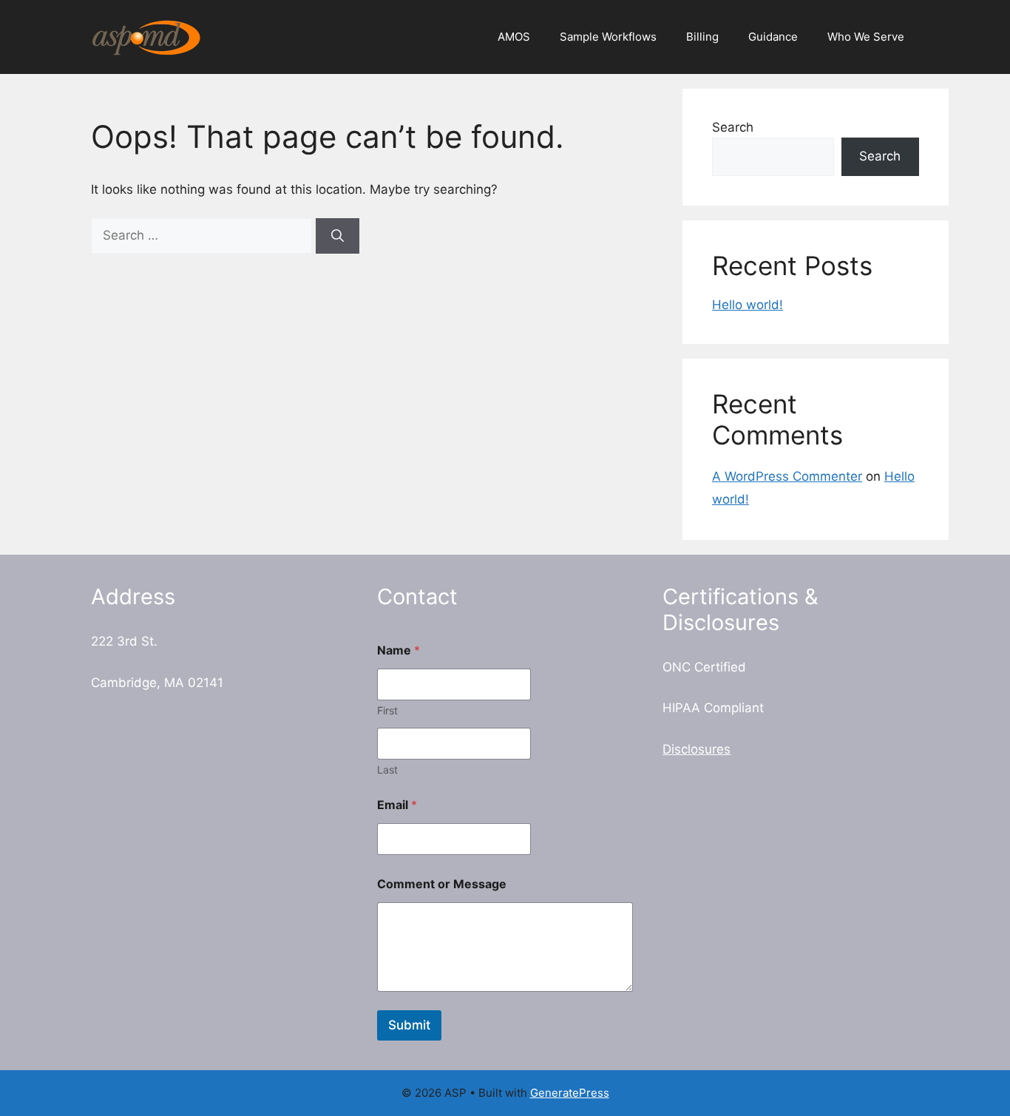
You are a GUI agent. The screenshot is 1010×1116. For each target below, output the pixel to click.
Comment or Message (441, 884)
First (387, 710)
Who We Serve (865, 37)
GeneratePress (569, 1093)
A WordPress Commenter (787, 476)
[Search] (337, 236)
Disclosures (696, 749)
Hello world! (747, 304)
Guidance (773, 37)
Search (732, 127)
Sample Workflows (608, 37)
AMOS (514, 37)
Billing (702, 37)
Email (397, 805)
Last (387, 769)
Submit (409, 1025)
